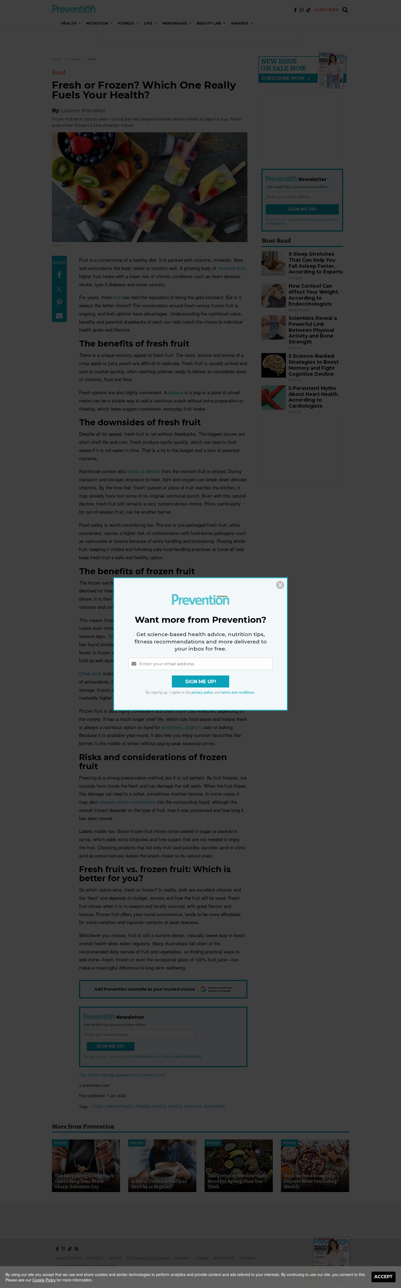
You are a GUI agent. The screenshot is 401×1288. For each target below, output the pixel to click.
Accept (383, 1276)
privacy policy (202, 692)
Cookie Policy (44, 1280)
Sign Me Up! (200, 682)
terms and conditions (237, 692)
